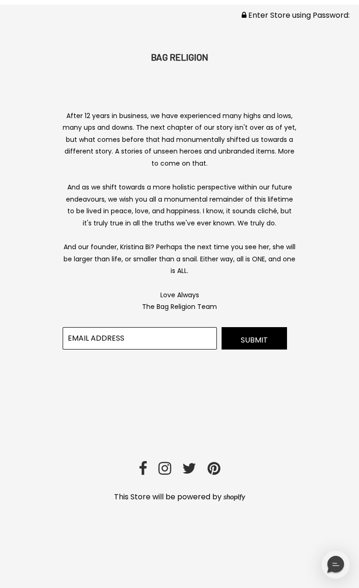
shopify (234, 497)
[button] (336, 565)
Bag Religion (179, 57)
